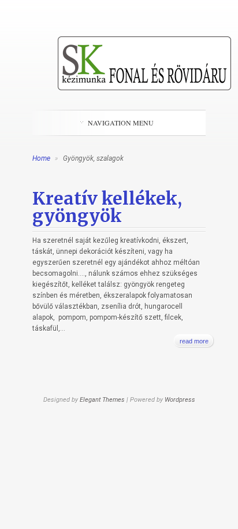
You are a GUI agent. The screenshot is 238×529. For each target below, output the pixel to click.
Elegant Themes (102, 400)
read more (194, 341)
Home (41, 158)
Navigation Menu (121, 122)
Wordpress (180, 400)
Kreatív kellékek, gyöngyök (107, 207)
